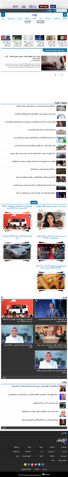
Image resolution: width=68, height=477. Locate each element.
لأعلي (62, 433)
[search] (3, 15)
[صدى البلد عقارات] (23, 6)
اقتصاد (41, 456)
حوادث (41, 18)
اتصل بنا (37, 469)
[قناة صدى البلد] (53, 6)
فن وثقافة (27, 18)
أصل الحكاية (16, 451)
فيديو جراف (63, 456)
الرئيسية (64, 18)
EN (50, 10)
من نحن (45, 469)
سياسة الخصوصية (26, 469)
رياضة (34, 18)
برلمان (17, 456)
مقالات (52, 460)
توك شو (20, 18)
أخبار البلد (48, 18)
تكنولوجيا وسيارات (26, 456)
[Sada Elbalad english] (15, 6)
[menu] (65, 15)
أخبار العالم (28, 451)
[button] (65, 37)
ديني (3, 18)
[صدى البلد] (34, 15)
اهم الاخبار (56, 18)
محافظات (52, 456)
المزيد (3, 377)
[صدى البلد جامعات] (32, 6)
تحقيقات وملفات (62, 460)
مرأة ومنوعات (11, 18)
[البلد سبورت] (44, 6)
